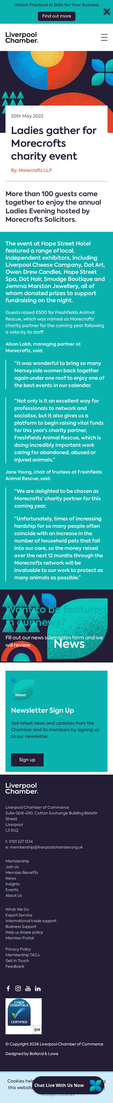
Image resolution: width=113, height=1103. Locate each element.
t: (19, 841)
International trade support (30, 920)
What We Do (17, 909)
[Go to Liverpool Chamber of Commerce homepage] (21, 37)
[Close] (106, 11)
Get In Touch (17, 960)
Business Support (20, 926)
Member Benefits (21, 872)
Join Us (12, 866)
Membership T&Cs (22, 954)
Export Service (18, 915)
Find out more (56, 16)
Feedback (14, 966)
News (10, 878)
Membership (17, 861)
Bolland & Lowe (44, 1053)
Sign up (27, 760)
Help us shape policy (24, 932)
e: (44, 847)
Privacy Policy (18, 949)
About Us (13, 895)
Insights (12, 884)
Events (11, 889)
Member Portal (19, 938)
